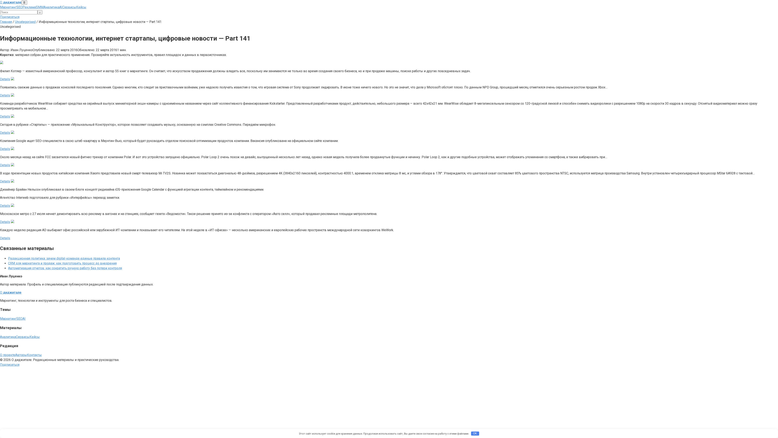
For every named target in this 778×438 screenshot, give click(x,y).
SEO (19, 7)
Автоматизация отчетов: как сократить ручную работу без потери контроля (65, 268)
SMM (40, 7)
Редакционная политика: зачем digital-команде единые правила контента (64, 258)
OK (475, 433)
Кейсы (81, 7)
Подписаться (9, 17)
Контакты (34, 355)
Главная (6, 22)
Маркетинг (8, 7)
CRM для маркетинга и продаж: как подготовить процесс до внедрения (62, 263)
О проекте (7, 355)
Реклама (29, 7)
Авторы (21, 355)
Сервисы (69, 7)
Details (5, 79)
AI (60, 7)
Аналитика (51, 7)
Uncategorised (25, 22)
